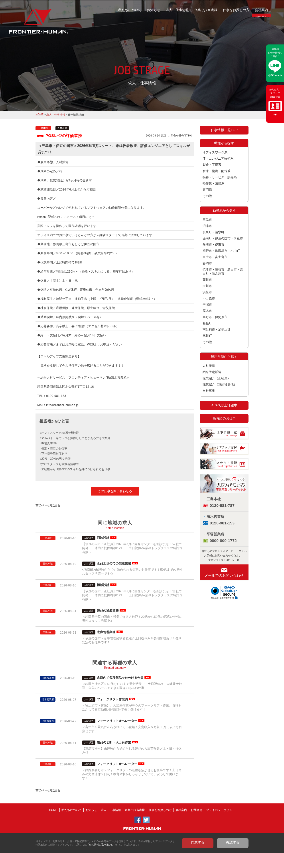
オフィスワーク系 (215, 152)
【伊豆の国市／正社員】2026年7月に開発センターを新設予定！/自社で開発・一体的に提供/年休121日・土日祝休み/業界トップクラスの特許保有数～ (132, 548)
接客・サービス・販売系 (220, 177)
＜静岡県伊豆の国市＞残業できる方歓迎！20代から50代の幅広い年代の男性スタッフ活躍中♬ (132, 618)
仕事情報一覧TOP (224, 130)
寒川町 (207, 335)
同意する (197, 842)
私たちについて (130, 10)
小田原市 (209, 298)
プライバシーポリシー (220, 810)
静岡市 (207, 263)
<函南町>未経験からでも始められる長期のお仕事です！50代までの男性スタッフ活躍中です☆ (132, 571)
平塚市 (207, 304)
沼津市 (207, 226)
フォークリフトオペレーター (117, 721)
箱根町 (207, 323)
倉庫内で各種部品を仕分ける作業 (120, 677)
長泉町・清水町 (213, 232)
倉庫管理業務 (106, 632)
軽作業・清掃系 (213, 183)
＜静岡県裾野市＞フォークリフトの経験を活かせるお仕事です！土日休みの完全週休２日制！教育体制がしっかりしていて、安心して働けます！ (131, 774)
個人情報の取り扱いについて (105, 844)
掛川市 (207, 286)
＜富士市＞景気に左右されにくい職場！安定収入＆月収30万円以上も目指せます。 (132, 729)
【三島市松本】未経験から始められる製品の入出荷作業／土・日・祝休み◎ (131, 750)
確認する (232, 842)
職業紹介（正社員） (217, 378)
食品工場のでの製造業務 (114, 563)
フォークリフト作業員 (112, 699)
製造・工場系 (212, 165)
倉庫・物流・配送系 (217, 171)
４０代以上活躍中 (224, 405)
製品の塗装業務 (108, 610)
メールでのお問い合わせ (224, 575)
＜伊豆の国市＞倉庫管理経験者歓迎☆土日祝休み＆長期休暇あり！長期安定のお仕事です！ (131, 640)
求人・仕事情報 (177, 10)
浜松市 (207, 292)
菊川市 (207, 279)
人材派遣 (209, 365)
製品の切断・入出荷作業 (114, 742)
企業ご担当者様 (205, 10)
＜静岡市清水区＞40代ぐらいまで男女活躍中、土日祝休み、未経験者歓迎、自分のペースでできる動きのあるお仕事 (132, 686)
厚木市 (207, 311)
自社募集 (209, 390)
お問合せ (196, 810)
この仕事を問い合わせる (115, 491)
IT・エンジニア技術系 (218, 158)
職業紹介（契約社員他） (220, 384)
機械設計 (103, 585)
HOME (39, 114)
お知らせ (153, 10)
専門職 (207, 189)
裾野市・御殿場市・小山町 (221, 251)
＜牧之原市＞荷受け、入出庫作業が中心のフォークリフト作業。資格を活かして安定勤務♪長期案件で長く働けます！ (131, 707)
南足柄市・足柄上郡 (217, 329)
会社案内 (261, 10)
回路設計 (103, 538)
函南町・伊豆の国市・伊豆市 (223, 238)
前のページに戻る (48, 505)
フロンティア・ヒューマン (27, 24)
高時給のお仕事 (224, 418)
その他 (207, 196)
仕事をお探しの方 (236, 10)
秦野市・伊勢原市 (215, 317)
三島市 (207, 219)
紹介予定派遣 (212, 372)
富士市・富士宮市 (215, 257)
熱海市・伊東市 (213, 244)
